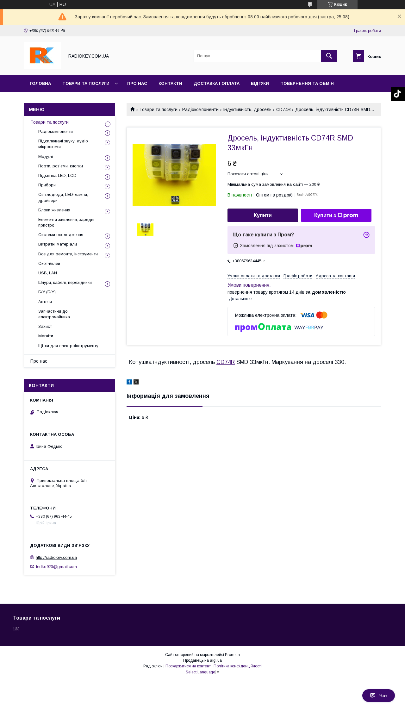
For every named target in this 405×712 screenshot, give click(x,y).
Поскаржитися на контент (188, 666)
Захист (45, 326)
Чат (383, 695)
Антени (45, 301)
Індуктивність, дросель (247, 109)
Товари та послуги (85, 83)
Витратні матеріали (57, 244)
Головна (40, 83)
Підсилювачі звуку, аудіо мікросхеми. (63, 144)
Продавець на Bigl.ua (202, 660)
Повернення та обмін (307, 83)
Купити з (325, 215)
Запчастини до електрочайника (54, 314)
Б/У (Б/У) (47, 292)
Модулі (45, 156)
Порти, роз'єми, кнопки (60, 166)
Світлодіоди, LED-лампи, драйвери (63, 197)
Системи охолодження (60, 234)
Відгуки (260, 83)
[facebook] (129, 382)
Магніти (45, 336)
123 (16, 629)
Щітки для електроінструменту (68, 345)
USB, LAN (47, 273)
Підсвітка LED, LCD (57, 175)
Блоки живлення (54, 210)
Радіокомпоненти (200, 109)
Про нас (137, 83)
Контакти (170, 83)
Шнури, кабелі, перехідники (65, 282)
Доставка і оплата (217, 83)
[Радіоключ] (42, 67)
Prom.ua (232, 655)
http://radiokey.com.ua (56, 557)
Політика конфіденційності (238, 666)
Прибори (47, 185)
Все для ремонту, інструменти (68, 254)
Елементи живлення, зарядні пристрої (66, 222)
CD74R (283, 109)
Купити (263, 215)
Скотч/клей (49, 263)
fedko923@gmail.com (56, 566)
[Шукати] (329, 56)
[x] (136, 382)
